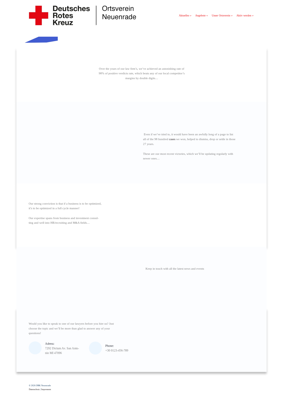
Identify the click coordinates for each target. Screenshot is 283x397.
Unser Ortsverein (221, 15)
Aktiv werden (243, 15)
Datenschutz (34, 389)
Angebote (200, 15)
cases (172, 139)
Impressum (46, 389)
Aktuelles (184, 15)
